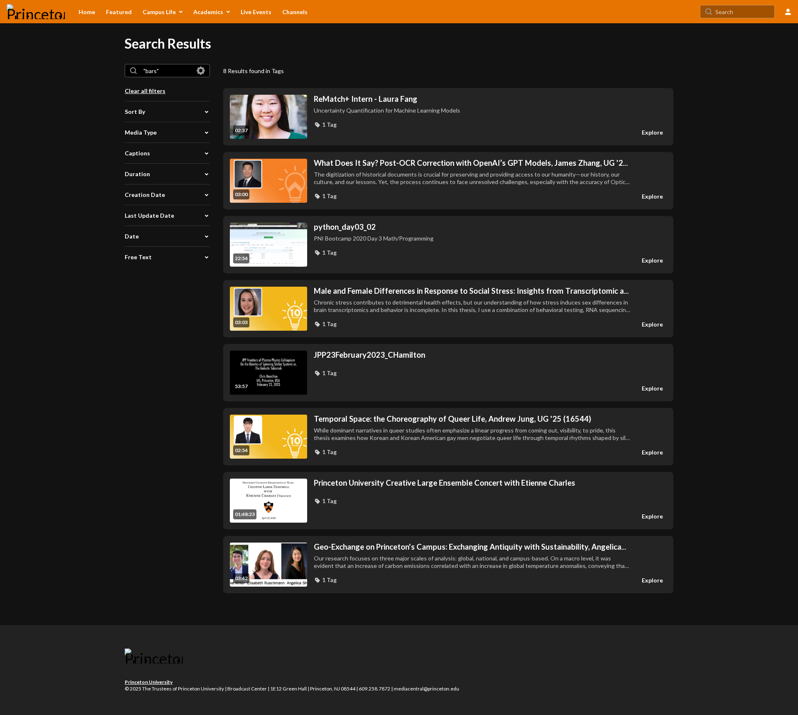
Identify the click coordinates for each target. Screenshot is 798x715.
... (471, 163)
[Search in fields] (200, 70)
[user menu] (788, 11)
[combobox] (167, 70)
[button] (325, 124)
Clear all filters (145, 90)
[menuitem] (87, 11)
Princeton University (148, 682)
